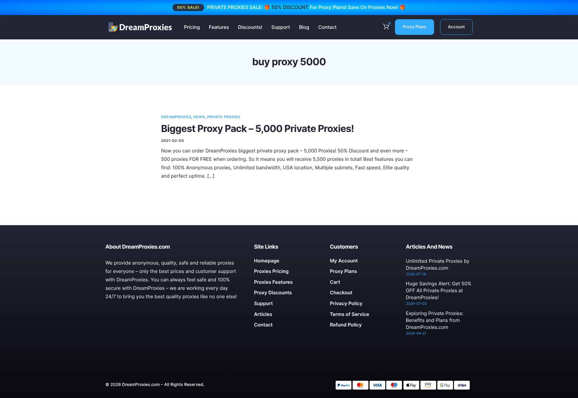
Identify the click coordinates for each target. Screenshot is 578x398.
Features (219, 27)
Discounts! (250, 27)
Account (456, 26)
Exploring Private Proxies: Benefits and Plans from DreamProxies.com (434, 320)
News (199, 117)
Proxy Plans (414, 26)
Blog (304, 27)
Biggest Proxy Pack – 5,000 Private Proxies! (257, 128)
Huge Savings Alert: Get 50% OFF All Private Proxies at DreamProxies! (438, 290)
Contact (327, 27)
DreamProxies (176, 117)
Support (280, 27)
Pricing (192, 27)
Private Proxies (224, 117)
